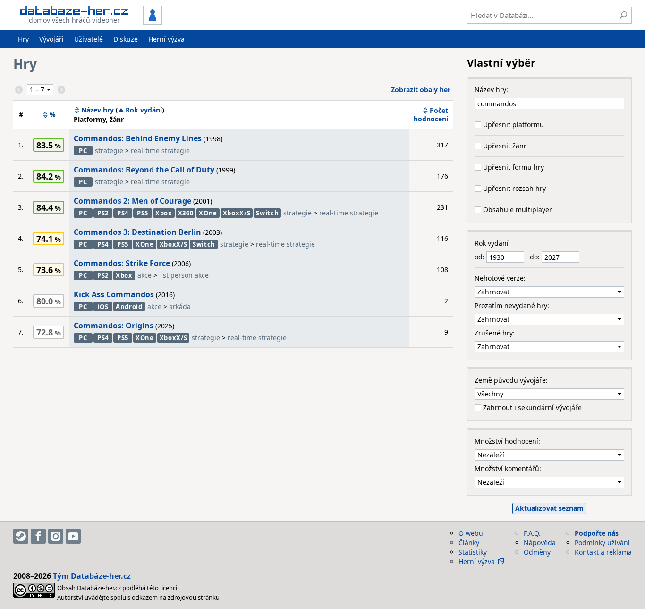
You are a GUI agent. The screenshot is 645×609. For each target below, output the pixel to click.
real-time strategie (160, 150)
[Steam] (20, 536)
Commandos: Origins (113, 325)
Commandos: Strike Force (122, 263)
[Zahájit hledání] (623, 15)
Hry (23, 38)
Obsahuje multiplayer (516, 209)
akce (144, 275)
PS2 (103, 213)
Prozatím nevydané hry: (512, 305)
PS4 (122, 213)
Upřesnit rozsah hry (513, 188)
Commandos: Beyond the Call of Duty (144, 169)
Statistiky (472, 552)
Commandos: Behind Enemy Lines (138, 138)
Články (468, 542)
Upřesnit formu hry (512, 167)
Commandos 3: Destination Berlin (137, 232)
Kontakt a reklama (603, 552)
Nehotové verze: (500, 278)
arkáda (180, 306)
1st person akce (184, 275)
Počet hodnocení (431, 114)
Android (129, 306)
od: (480, 256)
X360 (186, 213)
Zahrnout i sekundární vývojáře (531, 407)
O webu (470, 533)
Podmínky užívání (602, 542)
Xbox (163, 213)
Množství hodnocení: (507, 441)
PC (83, 150)
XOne (208, 213)
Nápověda (540, 542)
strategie (109, 150)
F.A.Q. (532, 533)
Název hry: (491, 89)
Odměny (537, 552)
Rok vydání (144, 110)
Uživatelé (88, 38)
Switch (267, 213)
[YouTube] (73, 536)
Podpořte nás (597, 533)
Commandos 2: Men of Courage (132, 201)
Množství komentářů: (508, 468)
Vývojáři (51, 38)
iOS (103, 306)
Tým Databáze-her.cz (92, 576)
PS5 (142, 213)
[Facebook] (38, 536)
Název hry (97, 110)
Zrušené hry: (495, 332)
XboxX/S (237, 213)
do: (536, 256)
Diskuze (125, 38)
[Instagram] (55, 536)
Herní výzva (166, 38)
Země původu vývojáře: (511, 380)
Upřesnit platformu (512, 124)
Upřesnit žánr (503, 145)
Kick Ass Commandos (114, 294)
